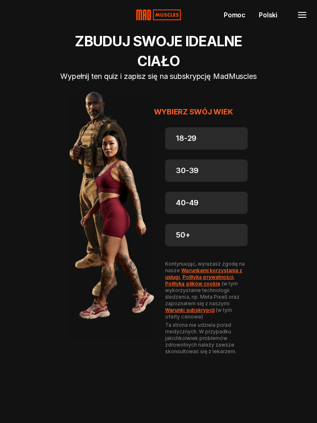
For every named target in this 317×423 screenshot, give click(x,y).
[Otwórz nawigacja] (302, 15)
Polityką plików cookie (192, 283)
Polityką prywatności (207, 277)
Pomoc (235, 15)
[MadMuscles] (158, 14)
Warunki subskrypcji (189, 310)
